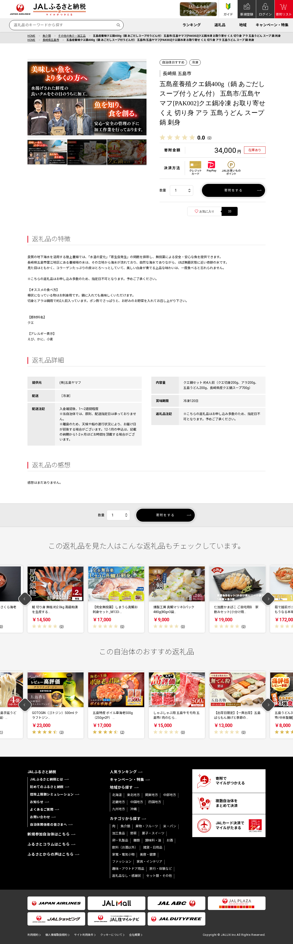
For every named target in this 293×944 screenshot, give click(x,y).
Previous (25, 599)
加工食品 (118, 833)
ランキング (191, 25)
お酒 (169, 840)
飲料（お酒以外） (125, 847)
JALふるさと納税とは (46, 779)
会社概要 (134, 934)
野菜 (133, 833)
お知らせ (36, 802)
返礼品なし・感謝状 (126, 876)
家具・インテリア (149, 861)
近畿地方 (118, 802)
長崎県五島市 (51, 40)
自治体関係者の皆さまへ (48, 824)
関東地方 (151, 795)
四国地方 (154, 802)
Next (268, 599)
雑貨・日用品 (152, 847)
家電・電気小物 (123, 854)
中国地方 (136, 802)
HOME (31, 35)
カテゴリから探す (125, 819)
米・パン (169, 826)
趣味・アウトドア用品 (128, 868)
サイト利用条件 (83, 934)
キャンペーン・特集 (272, 25)
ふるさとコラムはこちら (48, 844)
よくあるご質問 (42, 809)
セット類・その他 (159, 876)
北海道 (117, 795)
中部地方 (169, 795)
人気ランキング (123, 772)
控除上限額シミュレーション (52, 794)
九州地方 (118, 809)
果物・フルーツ (147, 826)
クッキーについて (111, 934)
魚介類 (47, 35)
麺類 (136, 840)
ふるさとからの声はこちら (50, 854)
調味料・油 (153, 840)
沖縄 (133, 809)
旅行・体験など (160, 868)
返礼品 (219, 25)
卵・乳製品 (120, 840)
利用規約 (32, 934)
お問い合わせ (40, 817)
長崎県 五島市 (177, 73)
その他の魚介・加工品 (72, 35)
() (209, 138)
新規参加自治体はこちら (48, 834)
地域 (243, 25)
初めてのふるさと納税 (47, 787)
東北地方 (133, 795)
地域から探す (121, 787)
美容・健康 (148, 854)
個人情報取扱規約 (56, 934)
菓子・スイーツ (153, 833)
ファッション (121, 861)
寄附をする (233, 190)
